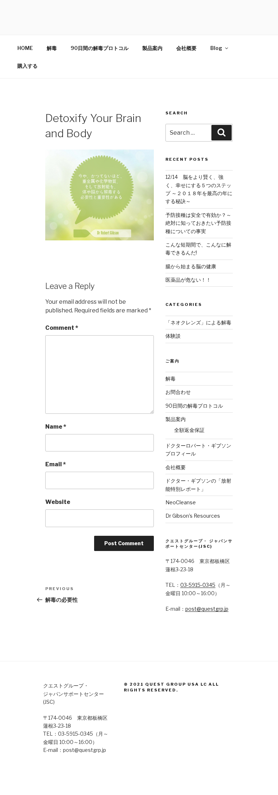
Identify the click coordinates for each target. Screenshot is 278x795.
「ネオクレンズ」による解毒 (198, 322)
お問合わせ (178, 392)
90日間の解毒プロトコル (100, 48)
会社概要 (186, 48)
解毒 (52, 48)
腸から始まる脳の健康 (190, 266)
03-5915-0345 (197, 585)
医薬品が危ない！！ (188, 280)
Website (57, 502)
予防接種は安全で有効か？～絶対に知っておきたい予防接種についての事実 (198, 223)
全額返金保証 (189, 430)
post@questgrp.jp (206, 609)
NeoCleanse (180, 502)
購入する (27, 66)
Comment (61, 327)
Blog (216, 48)
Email (55, 464)
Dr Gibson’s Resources (192, 516)
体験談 (173, 336)
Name (55, 426)
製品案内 (152, 48)
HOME (25, 48)
